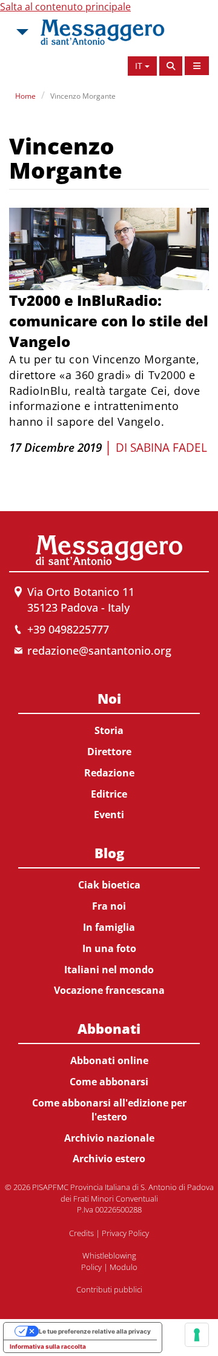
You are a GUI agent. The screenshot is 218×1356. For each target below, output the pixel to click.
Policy (91, 1267)
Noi (109, 698)
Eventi (109, 814)
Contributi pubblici (109, 1289)
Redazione (109, 772)
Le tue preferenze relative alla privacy (95, 1331)
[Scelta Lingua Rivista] (197, 65)
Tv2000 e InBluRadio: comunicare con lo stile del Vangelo (108, 321)
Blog (109, 853)
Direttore (109, 751)
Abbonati (109, 1028)
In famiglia (109, 927)
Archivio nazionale (109, 1138)
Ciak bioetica (109, 884)
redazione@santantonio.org (99, 650)
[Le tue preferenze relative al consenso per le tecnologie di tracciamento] (196, 1334)
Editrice (109, 794)
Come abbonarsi (109, 1081)
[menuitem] (109, 754)
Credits (81, 1233)
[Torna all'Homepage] (102, 32)
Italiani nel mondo (109, 969)
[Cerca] (170, 66)
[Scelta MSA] (21, 32)
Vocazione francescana (109, 990)
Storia (109, 730)
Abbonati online (109, 1060)
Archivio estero (109, 1158)
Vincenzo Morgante (83, 96)
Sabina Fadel (168, 447)
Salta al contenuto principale (65, 6)
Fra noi (109, 906)
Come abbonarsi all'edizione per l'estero (109, 1109)
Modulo (123, 1267)
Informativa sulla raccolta (48, 1346)
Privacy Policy (125, 1233)
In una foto (109, 948)
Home (25, 96)
